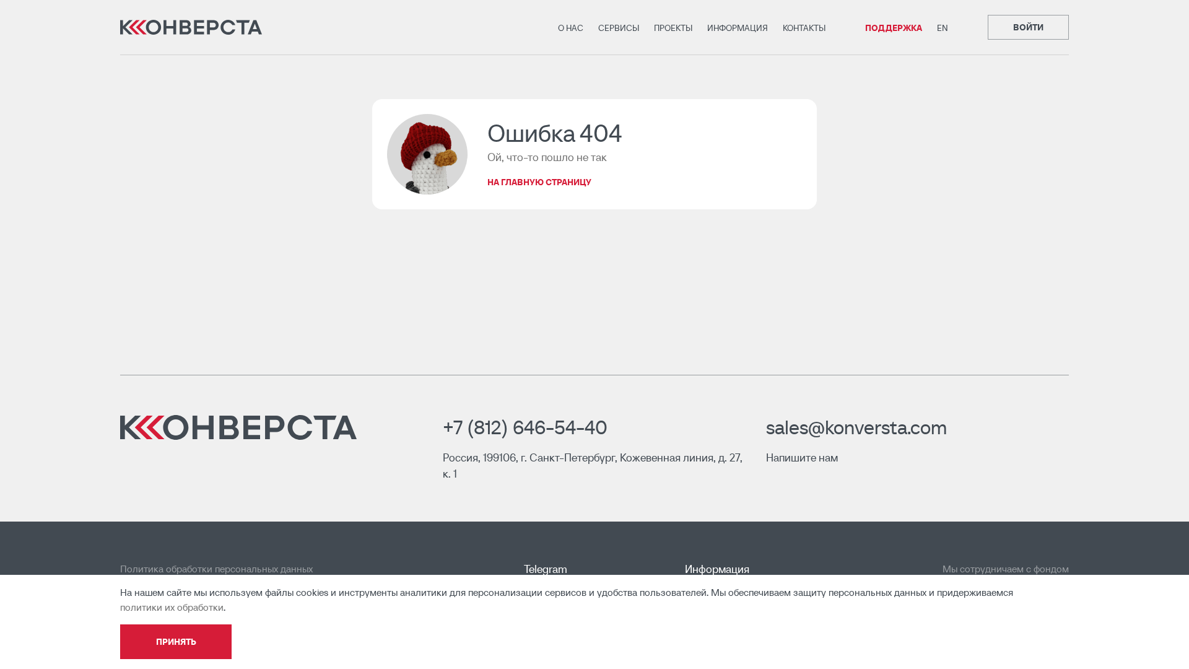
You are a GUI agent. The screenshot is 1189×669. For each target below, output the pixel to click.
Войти (1028, 27)
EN (942, 27)
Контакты (804, 27)
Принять (176, 641)
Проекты (673, 27)
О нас (570, 27)
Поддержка (893, 27)
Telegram (545, 569)
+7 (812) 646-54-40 (525, 427)
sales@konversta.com (856, 427)
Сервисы (618, 27)
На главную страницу (539, 182)
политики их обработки (172, 607)
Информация (737, 27)
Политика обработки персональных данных (216, 568)
